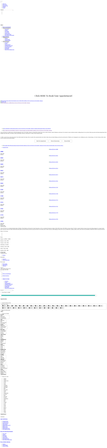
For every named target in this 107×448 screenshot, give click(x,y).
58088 (1, 151)
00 (9, 350)
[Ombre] (2, 383)
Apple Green (6, 425)
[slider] (96, 340)
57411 (1, 208)
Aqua (5, 428)
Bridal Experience (6, 320)
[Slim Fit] (3, 407)
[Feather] (2, 392)
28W (20, 352)
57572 (1, 202)
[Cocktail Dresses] (5, 363)
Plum (5, 444)
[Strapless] (3, 417)
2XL (62, 352)
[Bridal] (5, 360)
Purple (5, 435)
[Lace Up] (3, 377)
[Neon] (2, 382)
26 (67, 350)
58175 (1, 176)
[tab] (55, 323)
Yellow (5, 423)
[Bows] (3, 387)
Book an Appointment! (7, 318)
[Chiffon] (2, 391)
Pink (4, 440)
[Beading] (3, 386)
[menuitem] (55, 3)
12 (36, 350)
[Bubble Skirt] (4, 370)
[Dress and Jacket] (3, 367)
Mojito (5, 424)
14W (85, 350)
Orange (5, 446)
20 (54, 350)
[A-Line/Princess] (3, 405)
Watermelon (6, 443)
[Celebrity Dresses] (4, 371)
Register (4, 6)
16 (45, 350)
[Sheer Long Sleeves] (4, 412)
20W (101, 350)
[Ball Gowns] (3, 365)
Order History (5, 309)
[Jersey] (2, 393)
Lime (5, 427)
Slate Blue (5, 432)
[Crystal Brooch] (3, 388)
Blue (5, 433)
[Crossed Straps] (3, 376)
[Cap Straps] (3, 415)
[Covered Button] (3, 375)
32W (31, 352)
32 (80, 350)
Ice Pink (5, 438)
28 (71, 350)
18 (49, 350)
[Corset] (4, 373)
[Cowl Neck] (3, 400)
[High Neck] (3, 402)
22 (58, 350)
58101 (1, 157)
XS (41, 352)
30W (26, 352)
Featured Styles (5, 147)
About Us (4, 303)
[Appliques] (3, 385)
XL (57, 352)
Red (4, 445)
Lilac (5, 436)
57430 (1, 196)
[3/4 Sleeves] (4, 411)
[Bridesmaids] (5, 361)
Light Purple (6, 437)
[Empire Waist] (3, 406)
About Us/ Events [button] (6, 323)
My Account (5, 4)
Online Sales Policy (6, 304)
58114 (1, 170)
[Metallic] (2, 381)
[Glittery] (2, 380)
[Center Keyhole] (4, 372)
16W (90, 350)
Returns (4, 299)
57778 (1, 215)
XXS (36, 352)
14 (41, 350)
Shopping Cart (5, 5)
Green (5, 426)
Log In (4, 7)
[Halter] (3, 401)
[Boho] (3, 366)
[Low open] (3, 378)
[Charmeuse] (2, 390)
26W (15, 352)
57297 (1, 189)
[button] (7, 28)
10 (32, 350)
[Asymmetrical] (3, 396)
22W (5, 352)
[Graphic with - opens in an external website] (3, 101)
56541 (1, 183)
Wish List (4, 3)
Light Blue (6, 431)
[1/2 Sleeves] (4, 410)
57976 (1, 221)
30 (76, 350)
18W (96, 350)
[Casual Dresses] (5, 362)
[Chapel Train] (3, 397)
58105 (1, 164)
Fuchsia (5, 442)
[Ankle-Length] (3, 395)
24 (62, 350)
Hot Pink (5, 441)
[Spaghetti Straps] (3, 416)
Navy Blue (6, 434)
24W (10, 352)
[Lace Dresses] (3, 368)
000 (4, 350)
